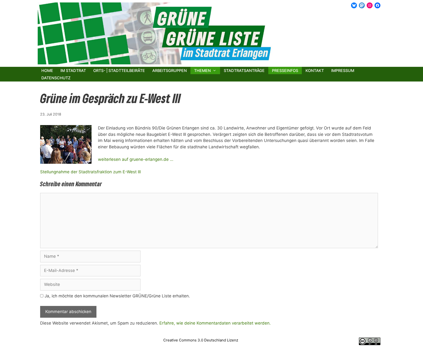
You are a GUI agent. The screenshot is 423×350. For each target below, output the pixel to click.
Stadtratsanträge (244, 70)
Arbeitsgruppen (169, 70)
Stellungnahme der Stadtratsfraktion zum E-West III (90, 171)
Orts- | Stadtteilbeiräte (119, 70)
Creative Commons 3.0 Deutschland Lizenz (200, 340)
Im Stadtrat (73, 70)
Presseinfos (285, 70)
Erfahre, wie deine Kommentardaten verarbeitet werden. (215, 323)
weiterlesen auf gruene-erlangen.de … (135, 159)
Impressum (342, 70)
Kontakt (315, 70)
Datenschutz (55, 77)
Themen (202, 70)
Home (47, 70)
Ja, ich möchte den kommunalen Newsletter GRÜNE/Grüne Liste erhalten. (116, 295)
